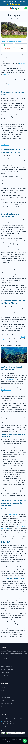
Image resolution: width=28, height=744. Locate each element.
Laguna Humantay (5, 672)
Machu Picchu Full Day (6, 666)
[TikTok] (6, 658)
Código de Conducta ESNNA (7, 700)
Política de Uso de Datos (6, 703)
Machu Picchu (6, 74)
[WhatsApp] (25, 741)
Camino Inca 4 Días (5, 679)
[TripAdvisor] (9, 658)
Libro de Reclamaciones (6, 710)
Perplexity (21, 44)
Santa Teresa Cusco (14, 392)
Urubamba (22, 63)
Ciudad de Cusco (10, 379)
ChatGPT (8, 44)
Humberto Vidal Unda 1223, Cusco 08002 (13, 718)
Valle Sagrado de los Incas (7, 669)
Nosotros (3, 687)
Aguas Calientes (12, 84)
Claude (8, 48)
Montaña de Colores (6, 675)
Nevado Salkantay (13, 514)
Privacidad (3, 706)
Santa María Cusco (6, 390)
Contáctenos (4, 690)
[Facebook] (1, 658)
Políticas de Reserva (5, 697)
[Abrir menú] (4, 8)
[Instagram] (4, 658)
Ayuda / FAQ (4, 694)
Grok (22, 48)
